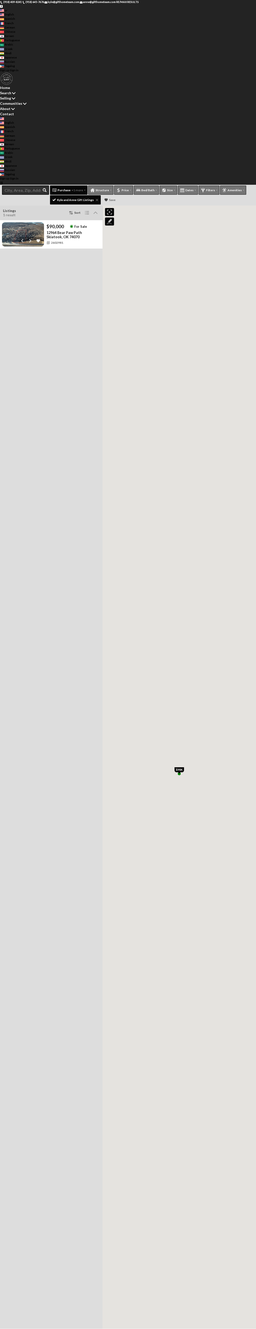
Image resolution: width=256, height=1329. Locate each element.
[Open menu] (1, 183)
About (5, 108)
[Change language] (3, 10)
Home (5, 88)
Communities (11, 103)
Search (5, 93)
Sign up (5, 70)
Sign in (14, 70)
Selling (5, 98)
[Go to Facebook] (1, 6)
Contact (7, 114)
